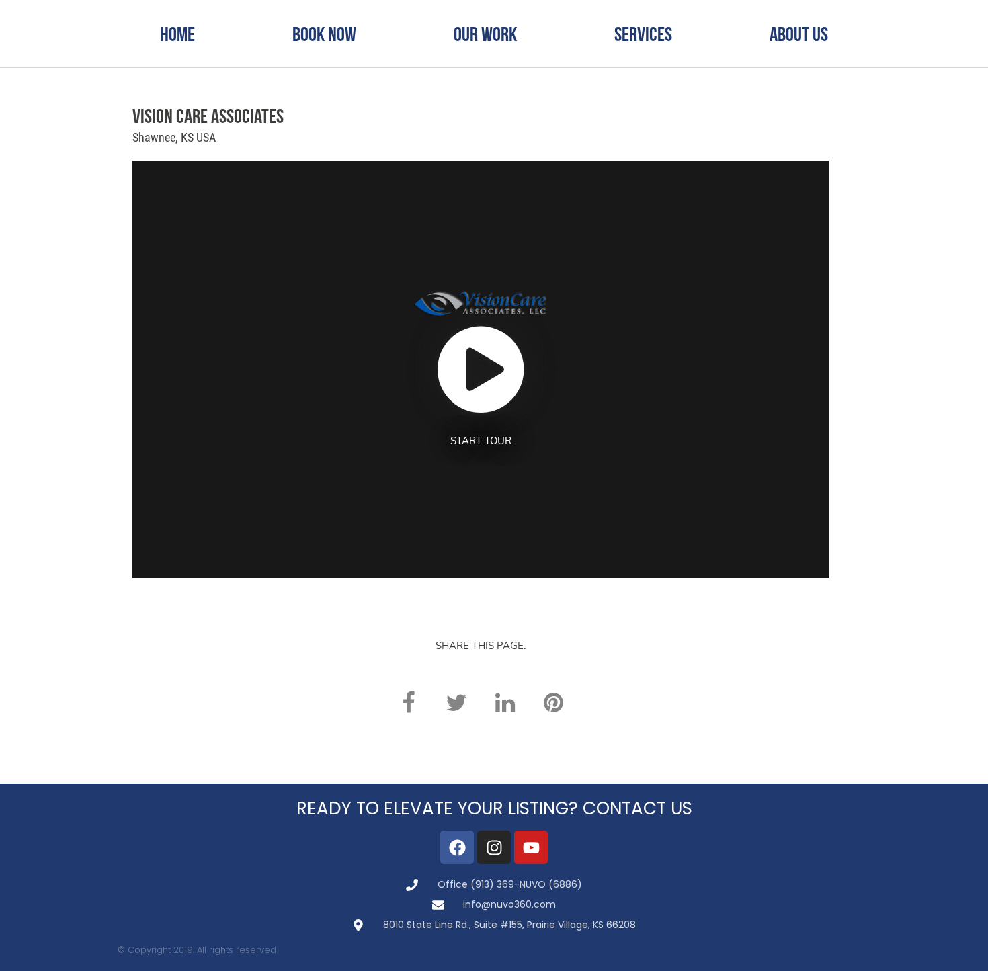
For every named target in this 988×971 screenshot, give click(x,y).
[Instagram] (494, 847)
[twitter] (456, 702)
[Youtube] (531, 847)
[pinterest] (553, 702)
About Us (799, 33)
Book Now (324, 33)
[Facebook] (457, 847)
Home (177, 33)
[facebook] (408, 702)
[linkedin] (505, 702)
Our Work (485, 33)
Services (643, 33)
